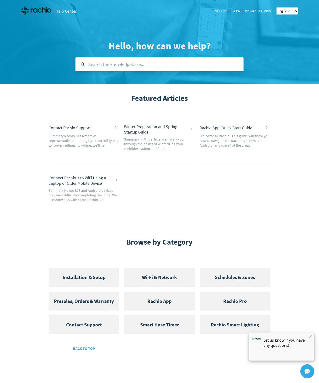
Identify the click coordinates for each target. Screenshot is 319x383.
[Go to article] (115, 127)
